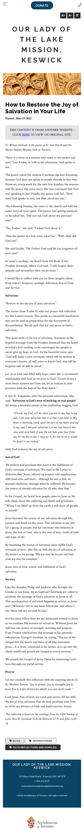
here (26, 135)
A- (70, 15)
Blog (16, 740)
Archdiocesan (41, 740)
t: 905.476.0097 (42, 781)
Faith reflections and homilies (34, 747)
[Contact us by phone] (79, 5)
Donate (42, 5)
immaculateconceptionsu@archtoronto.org (42, 786)
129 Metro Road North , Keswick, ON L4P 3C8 (42, 776)
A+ (63, 15)
